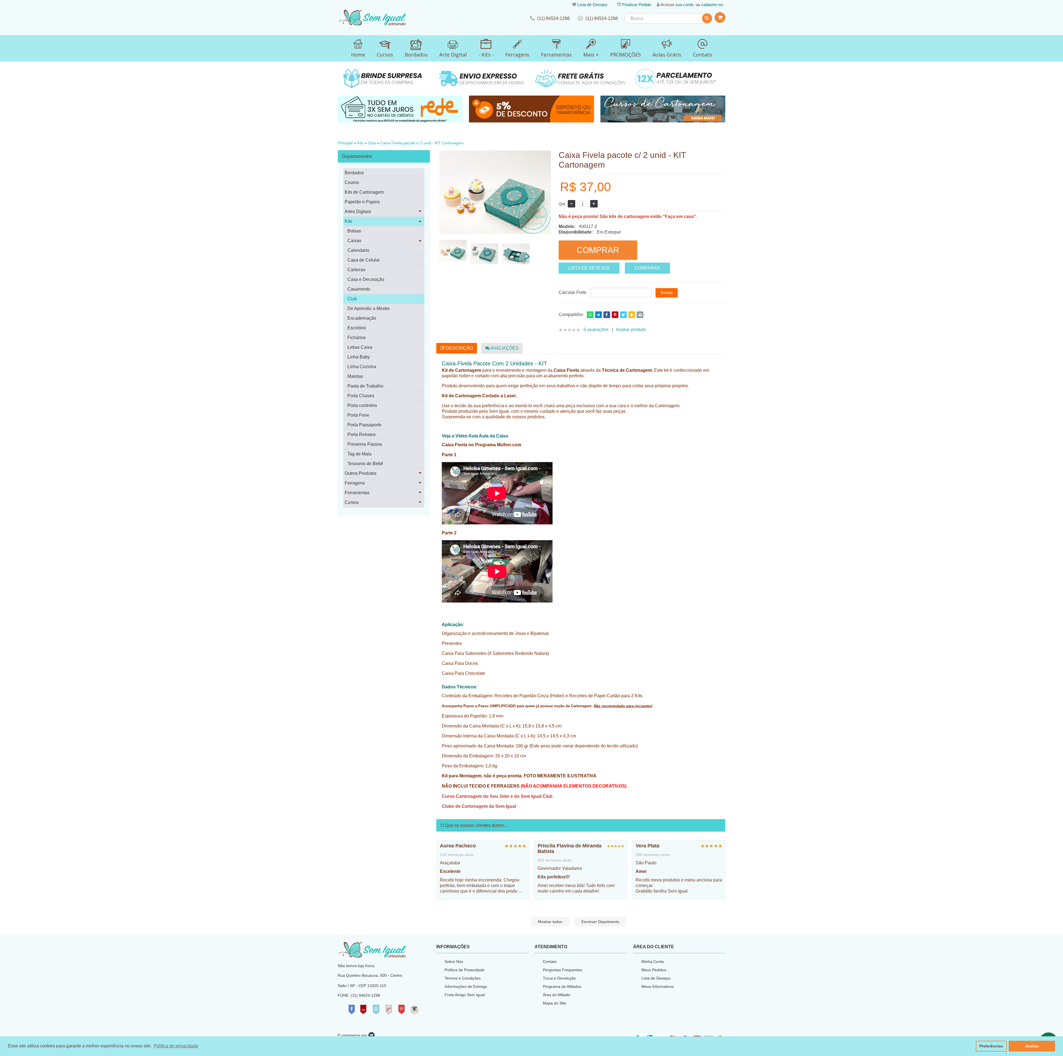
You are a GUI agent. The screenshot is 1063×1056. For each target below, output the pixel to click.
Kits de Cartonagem (364, 192)
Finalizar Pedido (636, 4)
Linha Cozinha (361, 366)
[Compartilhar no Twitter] (623, 314)
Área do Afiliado (556, 995)
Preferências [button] (991, 1046)
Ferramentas (357, 492)
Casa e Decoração (365, 279)
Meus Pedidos (653, 970)
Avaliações (504, 348)
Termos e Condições (463, 978)
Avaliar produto (631, 329)
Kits (360, 143)
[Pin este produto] (615, 314)
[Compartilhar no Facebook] (606, 314)
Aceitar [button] (1032, 1046)
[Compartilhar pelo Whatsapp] (590, 314)
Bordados (354, 172)
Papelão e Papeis (362, 201)
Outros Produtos (360, 473)
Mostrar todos (550, 921)
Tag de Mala (359, 454)
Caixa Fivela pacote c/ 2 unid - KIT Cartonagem (422, 143)
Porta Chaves (360, 395)
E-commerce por (352, 1035)
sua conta (684, 4)
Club (372, 143)
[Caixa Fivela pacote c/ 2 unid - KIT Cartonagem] (453, 250)
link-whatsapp (598, 18)
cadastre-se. (712, 4)
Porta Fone (358, 415)
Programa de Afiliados (562, 986)
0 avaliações (596, 329)
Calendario (358, 250)
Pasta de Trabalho (365, 386)
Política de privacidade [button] (176, 1046)
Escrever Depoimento (600, 921)
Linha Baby (358, 357)
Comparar (647, 268)
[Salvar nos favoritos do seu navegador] (631, 314)
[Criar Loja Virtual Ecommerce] (371, 1035)
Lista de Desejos (592, 4)
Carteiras (356, 269)
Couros (352, 182)
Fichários (356, 337)
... (520, 891)
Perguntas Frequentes (562, 970)
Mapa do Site (554, 1003)
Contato (550, 961)
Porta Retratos (361, 434)
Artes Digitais (358, 211)
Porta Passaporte (364, 424)
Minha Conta (652, 961)
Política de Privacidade (464, 970)
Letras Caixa (359, 347)
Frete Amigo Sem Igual (465, 995)
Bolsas (354, 231)
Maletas (355, 376)
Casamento (358, 289)
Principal (345, 143)
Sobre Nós (454, 961)
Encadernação (361, 318)
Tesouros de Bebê (365, 463)
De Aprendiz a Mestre (368, 308)
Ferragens (355, 483)
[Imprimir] (640, 314)
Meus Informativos (657, 986)
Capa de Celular (363, 260)
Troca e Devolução (559, 978)
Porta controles (362, 405)
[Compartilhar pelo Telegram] (598, 314)
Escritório (356, 327)
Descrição (459, 348)
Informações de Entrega (466, 986)
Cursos (352, 502)
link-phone (549, 18)
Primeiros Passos (364, 444)
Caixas (354, 240)
